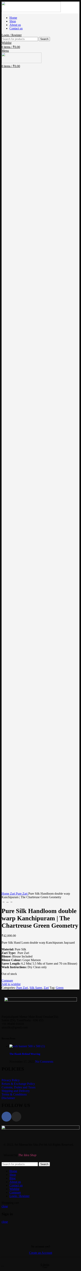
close (5, 1206)
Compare (15, 1192)
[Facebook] (6, 1117)
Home (6, 893)
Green (60, 987)
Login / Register (19, 1196)
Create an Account (40, 1252)
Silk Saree (35, 987)
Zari (13, 893)
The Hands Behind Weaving (24, 1053)
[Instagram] (16, 1117)
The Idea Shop (27, 1155)
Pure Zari (22, 893)
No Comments (44, 1061)
